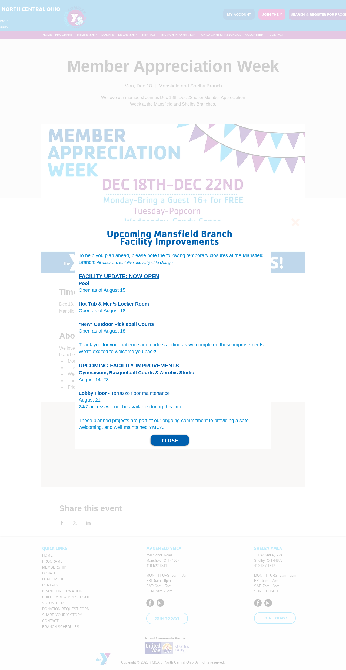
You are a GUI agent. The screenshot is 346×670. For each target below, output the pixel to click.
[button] (295, 222)
